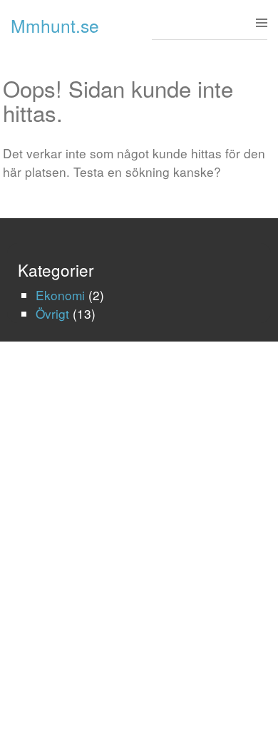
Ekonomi (60, 295)
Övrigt (52, 313)
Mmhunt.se (55, 25)
